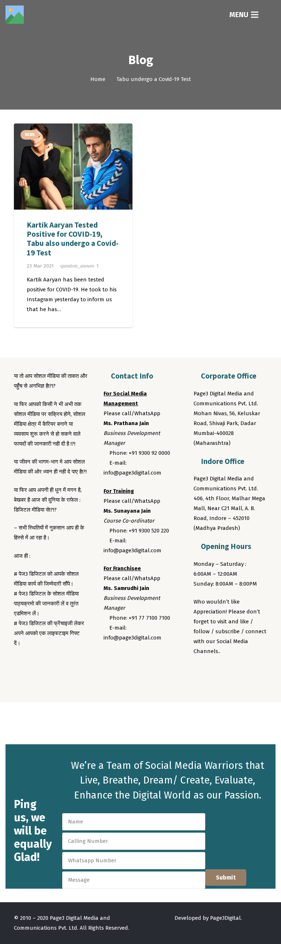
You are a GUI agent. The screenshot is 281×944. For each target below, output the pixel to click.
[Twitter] (214, 672)
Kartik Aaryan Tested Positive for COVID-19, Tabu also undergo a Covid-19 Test (73, 239)
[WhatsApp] (255, 672)
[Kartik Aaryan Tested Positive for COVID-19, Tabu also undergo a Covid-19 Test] (73, 166)
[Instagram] (228, 672)
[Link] (14, 14)
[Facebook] (200, 672)
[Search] (271, 14)
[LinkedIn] (242, 672)
